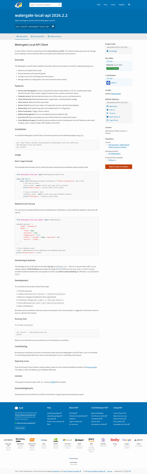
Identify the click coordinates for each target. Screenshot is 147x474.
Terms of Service (118, 413)
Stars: (112, 110)
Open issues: (114, 117)
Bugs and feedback (97, 413)
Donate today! (20, 428)
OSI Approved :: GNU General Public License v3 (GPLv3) (118, 146)
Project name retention (54, 421)
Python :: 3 (112, 160)
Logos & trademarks (75, 421)
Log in (113, 4)
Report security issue (120, 416)
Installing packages (53, 413)
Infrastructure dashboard (77, 416)
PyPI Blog (72, 413)
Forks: (112, 113)
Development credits (98, 424)
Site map (109, 471)
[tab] (22, 36)
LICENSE (53, 382)
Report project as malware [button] (118, 167)
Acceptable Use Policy (120, 424)
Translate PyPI (96, 419)
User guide (50, 419)
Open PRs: (113, 120)
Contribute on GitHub (98, 416)
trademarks (56, 471)
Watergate (115, 94)
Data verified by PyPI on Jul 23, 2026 (117, 47)
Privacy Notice (118, 421)
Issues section (92, 367)
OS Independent (114, 153)
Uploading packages (53, 416)
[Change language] (129, 4)
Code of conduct (118, 419)
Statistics (72, 419)
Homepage (113, 51)
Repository (113, 106)
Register (122, 4)
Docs (105, 4)
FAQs (48, 424)
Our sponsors (73, 424)
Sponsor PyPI (95, 421)
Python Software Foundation (24, 415)
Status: (25, 423)
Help (98, 4)
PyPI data (109, 61)
